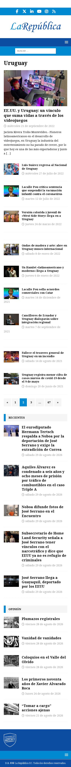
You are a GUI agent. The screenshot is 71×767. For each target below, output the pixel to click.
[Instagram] (46, 11)
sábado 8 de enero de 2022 (42, 253)
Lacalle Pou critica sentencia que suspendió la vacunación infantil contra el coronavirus (42, 190)
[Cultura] (11, 249)
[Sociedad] (11, 378)
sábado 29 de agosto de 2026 (43, 455)
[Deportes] (11, 169)
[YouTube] (39, 11)
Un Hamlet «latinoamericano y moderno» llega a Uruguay (43, 269)
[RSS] (54, 11)
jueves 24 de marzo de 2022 (43, 224)
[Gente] (11, 357)
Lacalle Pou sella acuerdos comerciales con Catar (40, 290)
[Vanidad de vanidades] (11, 641)
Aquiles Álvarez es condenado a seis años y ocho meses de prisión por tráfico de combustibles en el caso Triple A (43, 478)
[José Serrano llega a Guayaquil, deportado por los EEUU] (11, 581)
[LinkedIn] (32, 11)
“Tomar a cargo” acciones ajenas (36, 707)
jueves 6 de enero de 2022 (42, 275)
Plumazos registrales (41, 618)
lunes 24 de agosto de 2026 (43, 693)
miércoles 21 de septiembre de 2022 (31, 126)
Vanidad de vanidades (41, 638)
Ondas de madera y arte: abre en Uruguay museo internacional (44, 247)
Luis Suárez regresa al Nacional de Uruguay (44, 166)
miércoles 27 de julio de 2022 (44, 173)
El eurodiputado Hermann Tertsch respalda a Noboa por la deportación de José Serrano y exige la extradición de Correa (43, 438)
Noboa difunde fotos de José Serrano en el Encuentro (42, 511)
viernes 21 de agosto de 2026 (44, 715)
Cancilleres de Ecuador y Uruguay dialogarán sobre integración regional (40, 319)
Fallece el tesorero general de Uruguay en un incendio (43, 354)
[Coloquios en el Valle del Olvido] (11, 661)
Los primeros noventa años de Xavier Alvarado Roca (44, 683)
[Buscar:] (35, 50)
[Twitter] (24, 11)
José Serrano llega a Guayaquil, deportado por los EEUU (41, 582)
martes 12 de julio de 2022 (42, 198)
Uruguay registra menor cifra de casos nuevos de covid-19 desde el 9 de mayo (44, 378)
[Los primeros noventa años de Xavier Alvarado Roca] (11, 682)
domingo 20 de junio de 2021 (44, 386)
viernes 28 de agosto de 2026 (44, 624)
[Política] (11, 319)
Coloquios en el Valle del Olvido (44, 659)
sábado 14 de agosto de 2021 (43, 361)
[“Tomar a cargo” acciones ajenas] (11, 709)
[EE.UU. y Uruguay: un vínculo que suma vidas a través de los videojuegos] (35, 88)
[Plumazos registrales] (11, 622)
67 (49, 402)
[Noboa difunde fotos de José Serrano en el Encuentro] (11, 510)
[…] (8, 153)
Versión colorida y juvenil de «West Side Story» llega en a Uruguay (41, 215)
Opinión (15, 609)
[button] (66, 42)
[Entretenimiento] (11, 216)
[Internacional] (11, 191)
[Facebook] (17, 11)
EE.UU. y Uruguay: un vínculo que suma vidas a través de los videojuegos (33, 115)
